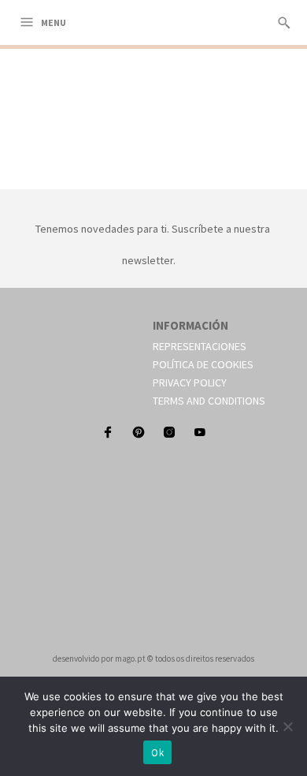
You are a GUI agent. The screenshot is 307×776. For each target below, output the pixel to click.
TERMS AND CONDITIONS (209, 401)
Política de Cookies (203, 364)
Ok (157, 752)
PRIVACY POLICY (190, 382)
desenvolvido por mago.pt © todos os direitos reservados (153, 658)
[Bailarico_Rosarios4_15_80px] (153, 171)
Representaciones (199, 346)
